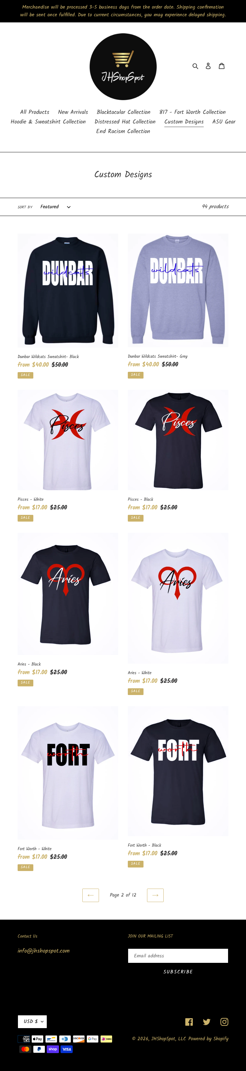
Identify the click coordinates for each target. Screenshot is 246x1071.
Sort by (25, 207)
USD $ (31, 1022)
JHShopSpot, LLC (168, 1039)
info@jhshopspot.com (44, 951)
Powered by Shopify (208, 1039)
